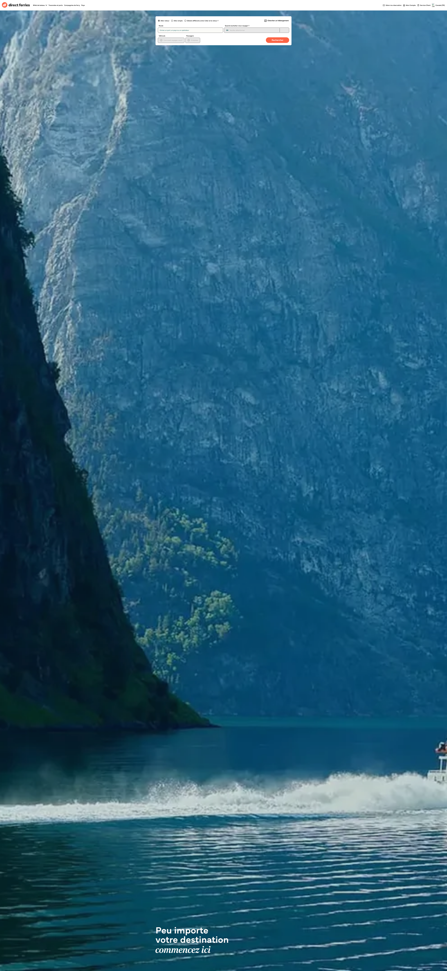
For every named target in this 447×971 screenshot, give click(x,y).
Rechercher (277, 40)
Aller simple (178, 21)
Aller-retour (165, 21)
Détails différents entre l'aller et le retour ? (202, 21)
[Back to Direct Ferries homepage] (16, 5)
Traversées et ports (56, 5)
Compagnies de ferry (72, 5)
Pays (83, 5)
